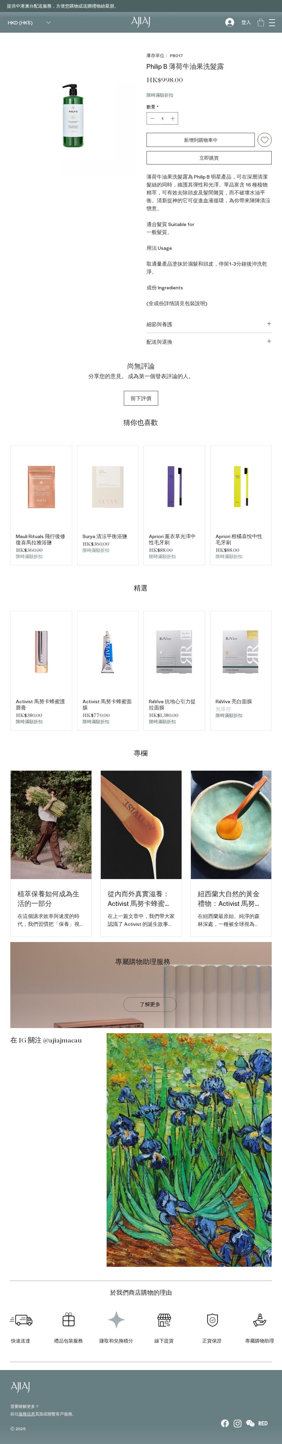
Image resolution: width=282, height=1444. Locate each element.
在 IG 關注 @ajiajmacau (46, 1040)
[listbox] (29, 23)
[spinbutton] (162, 118)
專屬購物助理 (259, 1340)
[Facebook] (225, 1423)
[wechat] (250, 1423)
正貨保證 (211, 1340)
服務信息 (27, 1413)
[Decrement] (152, 118)
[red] (263, 1423)
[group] (141, 505)
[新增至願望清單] (265, 140)
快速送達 (20, 1340)
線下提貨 (164, 1340)
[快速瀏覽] (41, 486)
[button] (272, 22)
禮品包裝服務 (68, 1340)
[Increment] (173, 118)
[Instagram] (237, 1423)
